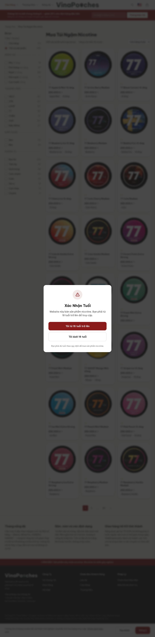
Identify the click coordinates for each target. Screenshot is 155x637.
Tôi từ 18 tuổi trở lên (77, 326)
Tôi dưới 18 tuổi (78, 336)
